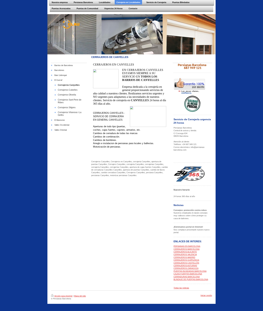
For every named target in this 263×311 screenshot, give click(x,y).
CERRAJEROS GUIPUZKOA (186, 260)
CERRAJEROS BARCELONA (186, 249)
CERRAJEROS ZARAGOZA (186, 268)
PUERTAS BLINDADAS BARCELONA (190, 271)
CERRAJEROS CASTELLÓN (186, 263)
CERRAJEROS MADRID (184, 257)
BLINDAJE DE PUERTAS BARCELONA (191, 279)
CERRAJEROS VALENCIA (185, 254)
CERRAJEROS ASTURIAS (185, 266)
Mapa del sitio (80, 296)
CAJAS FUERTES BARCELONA (188, 274)
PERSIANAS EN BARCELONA (187, 246)
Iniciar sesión (206, 295)
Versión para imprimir (63, 296)
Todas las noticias (181, 288)
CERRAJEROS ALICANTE (185, 252)
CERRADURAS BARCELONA (187, 277)
